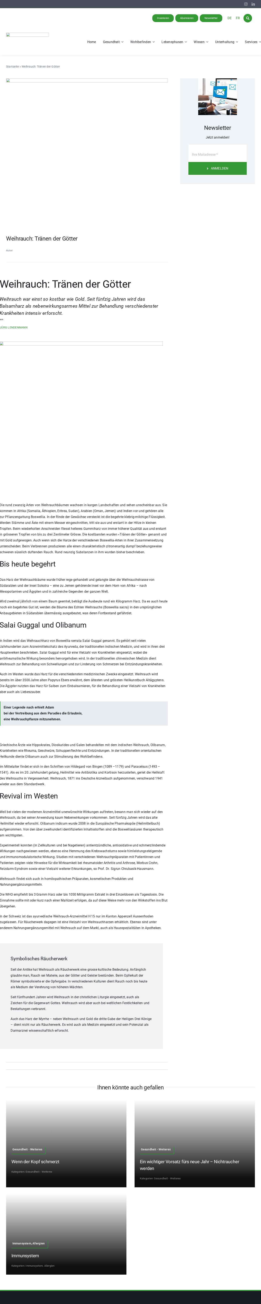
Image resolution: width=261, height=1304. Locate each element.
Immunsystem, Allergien (39, 1265)
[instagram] (246, 4)
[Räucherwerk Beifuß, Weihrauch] (87, 80)
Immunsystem (25, 1255)
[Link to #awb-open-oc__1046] (247, 18)
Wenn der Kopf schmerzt (35, 1161)
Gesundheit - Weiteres (38, 1171)
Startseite (12, 66)
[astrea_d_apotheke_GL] (27, 34)
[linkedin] (253, 4)
